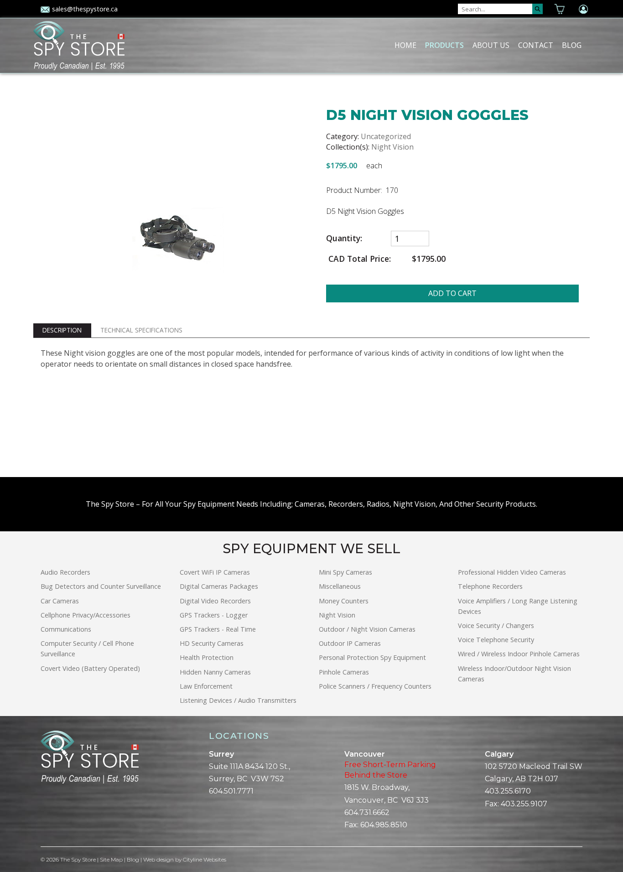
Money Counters (344, 601)
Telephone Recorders (490, 586)
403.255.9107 (524, 803)
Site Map (111, 859)
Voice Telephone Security (496, 639)
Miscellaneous (340, 586)
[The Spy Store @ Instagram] (58, 815)
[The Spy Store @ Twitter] (51, 815)
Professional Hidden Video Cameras (512, 572)
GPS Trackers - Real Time (218, 629)
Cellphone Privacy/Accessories (85, 615)
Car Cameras (60, 601)
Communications (66, 629)
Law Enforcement (206, 686)
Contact (535, 45)
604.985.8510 (383, 824)
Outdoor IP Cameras (350, 643)
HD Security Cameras (212, 643)
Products (444, 45)
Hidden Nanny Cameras (215, 672)
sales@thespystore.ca (85, 9)
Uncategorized (386, 136)
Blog (571, 45)
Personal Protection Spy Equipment (372, 657)
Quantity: (344, 238)
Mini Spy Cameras (345, 572)
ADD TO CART (452, 293)
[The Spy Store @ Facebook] (44, 815)
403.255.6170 (508, 791)
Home (405, 45)
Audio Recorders (65, 572)
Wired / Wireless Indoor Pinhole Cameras (519, 653)
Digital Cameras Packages (219, 586)
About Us (490, 45)
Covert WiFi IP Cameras (215, 572)
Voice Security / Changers (496, 625)
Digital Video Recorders (215, 601)
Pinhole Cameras (344, 672)
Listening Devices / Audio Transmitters (238, 700)
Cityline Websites (204, 859)
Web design (158, 859)
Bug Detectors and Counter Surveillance (101, 586)
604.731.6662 (366, 812)
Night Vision (392, 147)
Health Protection (207, 657)
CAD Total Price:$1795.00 (386, 259)
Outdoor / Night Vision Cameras (367, 629)
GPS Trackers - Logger (214, 615)
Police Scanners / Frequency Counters (375, 686)
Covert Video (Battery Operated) (90, 668)
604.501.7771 (231, 791)
